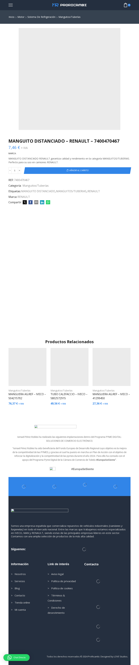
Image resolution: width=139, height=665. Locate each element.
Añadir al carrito (79, 170)
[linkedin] (42, 202)
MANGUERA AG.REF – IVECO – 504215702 (27, 396)
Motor (20, 17)
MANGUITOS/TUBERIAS (71, 191)
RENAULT (93, 191)
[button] (16, 657)
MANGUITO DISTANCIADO (38, 191)
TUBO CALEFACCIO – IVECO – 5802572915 (69, 396)
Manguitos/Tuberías (69, 17)
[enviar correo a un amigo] (36, 202)
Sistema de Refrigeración (41, 17)
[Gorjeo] (25, 202)
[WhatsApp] (47, 202)
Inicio (11, 17)
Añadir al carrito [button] (29, 380)
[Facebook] (30, 202)
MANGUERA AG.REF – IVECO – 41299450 (111, 396)
